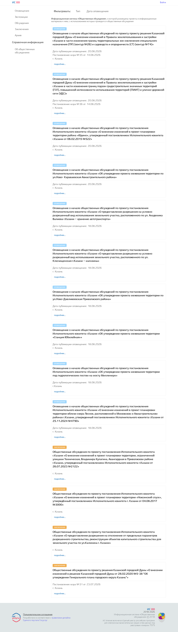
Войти (163, 3)
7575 (152, 625)
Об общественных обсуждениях (25, 51)
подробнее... (60, 593)
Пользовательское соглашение (37, 615)
